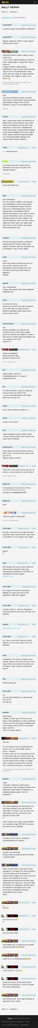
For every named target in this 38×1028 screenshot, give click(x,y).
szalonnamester (8, 323)
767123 (5, 116)
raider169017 (7, 25)
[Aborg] (10, 802)
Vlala (4, 563)
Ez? (4, 151)
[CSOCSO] (10, 848)
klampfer (6, 712)
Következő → (14, 12)
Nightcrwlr (6, 484)
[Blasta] (10, 738)
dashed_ (6, 624)
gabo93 (5, 283)
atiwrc (5, 300)
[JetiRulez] (10, 91)
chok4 (5, 406)
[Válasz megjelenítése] (30, 148)
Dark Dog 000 (7, 447)
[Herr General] (10, 834)
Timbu (5, 147)
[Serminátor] (8, 181)
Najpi (4, 195)
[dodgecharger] (9, 512)
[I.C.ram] (10, 915)
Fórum (27, 1021)
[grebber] (10, 349)
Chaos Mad (7, 528)
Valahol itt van (8, 576)
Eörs (4, 430)
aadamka (6, 238)
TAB (4, 679)
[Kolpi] (5, 161)
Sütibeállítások (24, 1025)
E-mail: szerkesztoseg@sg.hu (10, 1025)
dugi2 (5, 257)
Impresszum (20, 1021)
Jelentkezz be (7, 17)
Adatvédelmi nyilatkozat (8, 1021)
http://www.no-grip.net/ (11, 628)
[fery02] (10, 51)
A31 (4, 370)
